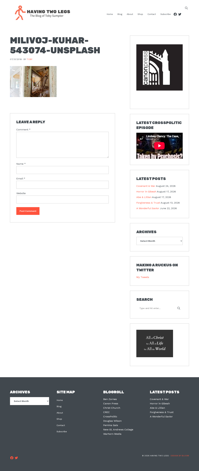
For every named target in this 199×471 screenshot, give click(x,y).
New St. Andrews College (118, 429)
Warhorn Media (112, 433)
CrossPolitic (110, 416)
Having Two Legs (41, 12)
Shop (59, 419)
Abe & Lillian (143, 197)
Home (60, 400)
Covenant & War (145, 185)
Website (21, 193)
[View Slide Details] (159, 67)
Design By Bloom (180, 456)
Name (21, 163)
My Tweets (142, 277)
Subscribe (62, 431)
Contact (61, 425)
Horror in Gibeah (146, 191)
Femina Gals (110, 425)
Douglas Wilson (112, 420)
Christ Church (111, 407)
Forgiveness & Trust (148, 202)
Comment (23, 129)
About (60, 412)
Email (20, 178)
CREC (106, 412)
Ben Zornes (110, 399)
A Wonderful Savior (147, 208)
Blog (59, 406)
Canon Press (110, 403)
